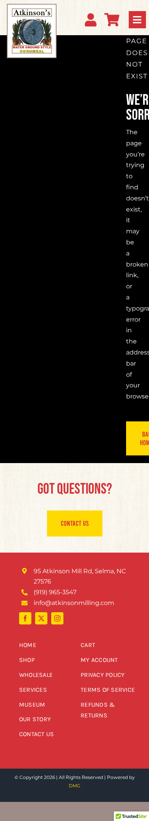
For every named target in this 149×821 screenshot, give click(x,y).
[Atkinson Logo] (31, 11)
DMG (74, 785)
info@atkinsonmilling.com (74, 602)
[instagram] (57, 618)
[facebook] (25, 618)
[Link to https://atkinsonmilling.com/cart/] (111, 19)
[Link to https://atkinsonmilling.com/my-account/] (91, 19)
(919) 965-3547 (55, 592)
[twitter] (41, 618)
